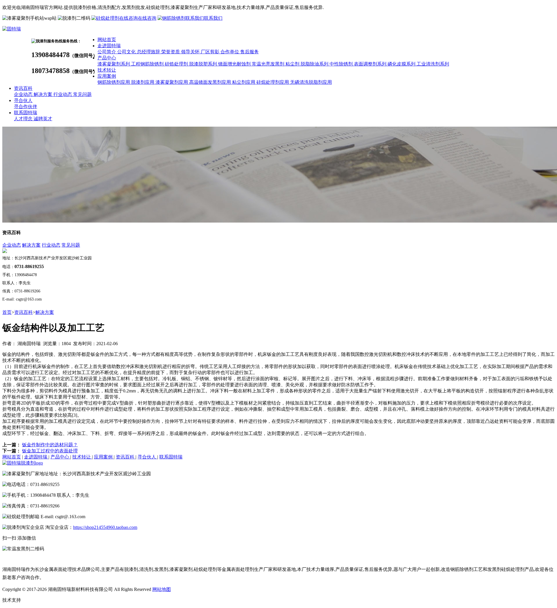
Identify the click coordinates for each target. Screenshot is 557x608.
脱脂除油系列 (315, 63)
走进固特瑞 (109, 45)
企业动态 (24, 94)
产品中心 (106, 57)
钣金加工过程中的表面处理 (50, 450)
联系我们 (213, 18)
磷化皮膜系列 (402, 63)
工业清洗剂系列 (433, 63)
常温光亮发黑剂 (268, 63)
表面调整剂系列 (371, 63)
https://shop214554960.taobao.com (105, 527)
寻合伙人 (23, 100)
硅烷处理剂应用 (273, 82)
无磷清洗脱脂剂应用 (311, 82)
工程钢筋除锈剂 (148, 63)
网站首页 (106, 39)
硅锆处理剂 (177, 63)
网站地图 (161, 589)
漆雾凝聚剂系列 (114, 63)
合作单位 (230, 51)
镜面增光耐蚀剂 (235, 63)
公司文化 (127, 51)
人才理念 (24, 118)
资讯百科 (23, 88)
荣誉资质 (171, 51)
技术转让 (106, 70)
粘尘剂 (293, 63)
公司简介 (107, 51)
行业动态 (63, 94)
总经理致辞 (149, 51)
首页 (7, 312)
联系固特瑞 (25, 112)
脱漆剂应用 (143, 82)
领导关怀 (191, 51)
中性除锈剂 (342, 63)
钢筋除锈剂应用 (114, 82)
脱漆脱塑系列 (203, 63)
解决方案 (43, 94)
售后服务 (249, 51)
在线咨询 (147, 18)
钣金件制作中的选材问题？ (50, 444)
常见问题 (82, 94)
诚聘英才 (43, 118)
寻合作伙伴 (25, 106)
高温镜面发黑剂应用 (210, 82)
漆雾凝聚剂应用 (172, 82)
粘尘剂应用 (244, 82)
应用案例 (106, 76)
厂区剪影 (210, 51)
